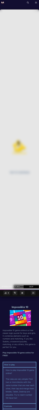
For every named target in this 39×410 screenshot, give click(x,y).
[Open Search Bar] (28, 2)
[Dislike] (15, 293)
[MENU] (35, 2)
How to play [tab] (9, 365)
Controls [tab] (8, 406)
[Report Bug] (22, 293)
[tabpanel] (19, 385)
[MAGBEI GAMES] (2, 2)
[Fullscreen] (33, 293)
